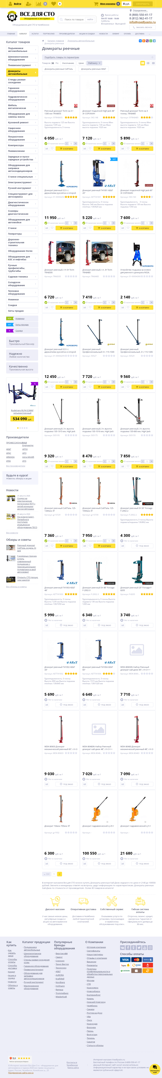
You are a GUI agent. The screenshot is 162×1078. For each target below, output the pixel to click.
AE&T (8, 449)
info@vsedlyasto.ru (142, 22)
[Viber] (147, 40)
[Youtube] (144, 947)
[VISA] (125, 959)
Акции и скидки (87, 33)
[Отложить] (52, 148)
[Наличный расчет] (136, 970)
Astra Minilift (28, 457)
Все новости (12, 532)
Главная (11, 33)
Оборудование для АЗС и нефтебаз (19, 258)
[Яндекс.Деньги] (125, 965)
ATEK (8, 461)
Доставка (139, 33)
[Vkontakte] (122, 947)
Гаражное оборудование (16, 89)
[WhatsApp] (150, 40)
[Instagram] (150, 947)
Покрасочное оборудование (16, 138)
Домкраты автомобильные (17, 72)
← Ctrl (46, 874)
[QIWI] (136, 965)
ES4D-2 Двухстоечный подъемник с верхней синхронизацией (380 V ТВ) (26, 411)
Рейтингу (92, 63)
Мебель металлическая (17, 107)
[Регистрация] (29, 4)
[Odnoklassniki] (133, 947)
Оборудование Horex (20, 250)
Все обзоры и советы (16, 586)
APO (24, 453)
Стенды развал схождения (16, 81)
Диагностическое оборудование (18, 204)
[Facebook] (128, 947)
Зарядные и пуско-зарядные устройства (20, 158)
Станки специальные (20, 176)
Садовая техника (18, 276)
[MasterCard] (136, 959)
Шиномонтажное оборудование (18, 58)
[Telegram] (154, 40)
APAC (8, 453)
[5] (27, 428)
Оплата (127, 33)
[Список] (148, 63)
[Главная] (43, 40)
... (149, 33)
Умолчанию (68, 63)
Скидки (12, 305)
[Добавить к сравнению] (46, 148)
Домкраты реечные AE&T (93, 68)
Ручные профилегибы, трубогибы (16, 268)
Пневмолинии (16, 150)
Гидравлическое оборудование (17, 98)
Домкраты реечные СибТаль (59, 68)
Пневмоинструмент (19, 65)
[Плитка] (142, 63)
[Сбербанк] (125, 970)
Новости (103, 33)
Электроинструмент (20, 182)
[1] (18, 428)
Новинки (13, 299)
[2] (20, 428)
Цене (81, 63)
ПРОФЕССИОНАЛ (14, 442)
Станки (12, 228)
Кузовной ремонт (18, 122)
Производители (67, 33)
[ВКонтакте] (140, 40)
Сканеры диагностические (18, 212)
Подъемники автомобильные (17, 49)
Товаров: (46, 63)
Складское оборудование (16, 284)
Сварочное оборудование (16, 129)
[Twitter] (139, 947)
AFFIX (25, 449)
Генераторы (15, 233)
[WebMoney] (148, 959)
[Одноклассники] (143, 40)
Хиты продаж (16, 310)
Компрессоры (16, 145)
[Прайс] (153, 63)
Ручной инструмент (19, 187)
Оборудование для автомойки (19, 221)
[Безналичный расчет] (148, 970)
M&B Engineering (27, 444)
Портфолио (49, 33)
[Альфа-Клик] (148, 965)
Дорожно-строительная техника (16, 242)
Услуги (35, 33)
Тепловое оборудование (16, 292)
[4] (24, 428)
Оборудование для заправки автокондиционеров (20, 168)
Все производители (15, 466)
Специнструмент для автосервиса (20, 195)
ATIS (24, 461)
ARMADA (10, 457)
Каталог (23, 33)
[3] (22, 428)
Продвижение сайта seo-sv (21, 1072)
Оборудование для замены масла (19, 115)
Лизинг (115, 33)
